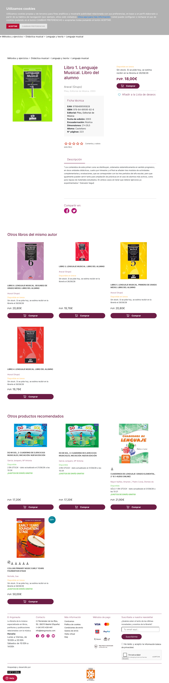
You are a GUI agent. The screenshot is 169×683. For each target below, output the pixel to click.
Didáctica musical (34, 36)
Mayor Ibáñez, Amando (121, 482)
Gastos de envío (71, 631)
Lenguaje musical (74, 36)
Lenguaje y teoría (54, 36)
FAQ (66, 637)
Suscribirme (131, 636)
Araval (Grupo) (13, 293)
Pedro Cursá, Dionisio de (143, 482)
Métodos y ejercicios (12, 36)
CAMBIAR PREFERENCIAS (33, 26)
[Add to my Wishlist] (119, 95)
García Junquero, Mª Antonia (19, 460)
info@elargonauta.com (45, 630)
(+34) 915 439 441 (44, 627)
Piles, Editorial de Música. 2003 (79, 91)
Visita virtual (69, 634)
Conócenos (69, 621)
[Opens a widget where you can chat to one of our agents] (10, 678)
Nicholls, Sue (12, 576)
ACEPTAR (12, 26)
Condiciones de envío (73, 627)
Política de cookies (72, 624)
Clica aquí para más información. (94, 17)
